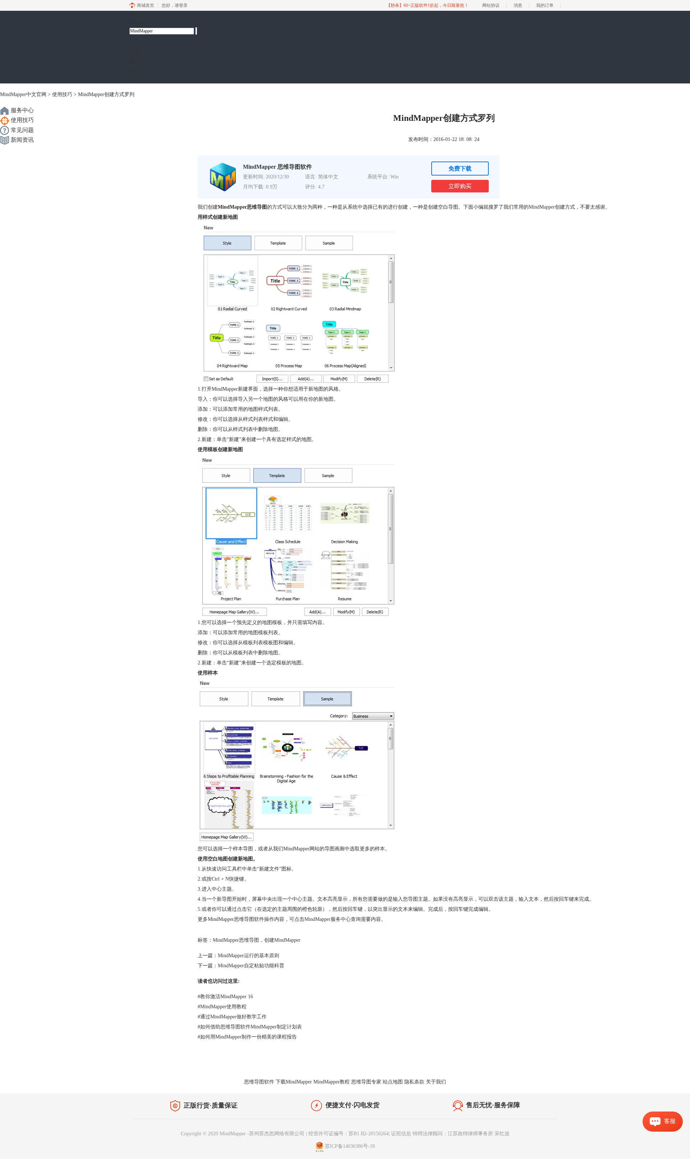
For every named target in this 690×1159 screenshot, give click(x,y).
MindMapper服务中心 (327, 919)
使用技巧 (62, 94)
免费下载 (460, 168)
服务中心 (21, 110)
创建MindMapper (282, 940)
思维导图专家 (366, 1082)
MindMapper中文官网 (23, 94)
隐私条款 (414, 1082)
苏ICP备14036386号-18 (350, 1146)
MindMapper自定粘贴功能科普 (251, 965)
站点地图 (393, 1082)
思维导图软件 (259, 1082)
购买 (134, 62)
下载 (134, 55)
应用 (134, 79)
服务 (134, 71)
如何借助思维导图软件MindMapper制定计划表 (250, 1027)
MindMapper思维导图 (236, 940)
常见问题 (21, 130)
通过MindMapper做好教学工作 (232, 1016)
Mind (137, 18)
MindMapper (542, 207)
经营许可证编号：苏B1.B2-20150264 (348, 1133)
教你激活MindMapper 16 (225, 996)
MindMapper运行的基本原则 (248, 955)
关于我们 (436, 1082)
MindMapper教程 (331, 1082)
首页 (134, 38)
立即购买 (460, 186)
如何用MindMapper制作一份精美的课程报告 (247, 1037)
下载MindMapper (294, 1082)
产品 (134, 47)
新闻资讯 (21, 140)
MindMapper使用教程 (222, 1006)
